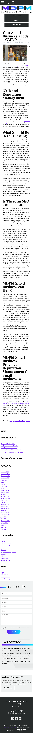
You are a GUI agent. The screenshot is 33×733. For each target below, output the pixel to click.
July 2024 (3, 482)
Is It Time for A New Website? (9, 446)
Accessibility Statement (9, 728)
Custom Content (5, 544)
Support (16, 20)
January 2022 (4, 506)
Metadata (3, 550)
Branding (3, 542)
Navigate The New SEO (8, 444)
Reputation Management (22, 421)
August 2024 (4, 480)
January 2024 (4, 490)
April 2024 (4, 486)
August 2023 (4, 500)
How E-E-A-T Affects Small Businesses (12, 452)
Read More (8, 688)
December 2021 (5, 509)
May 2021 (3, 519)
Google (12, 421)
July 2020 (3, 525)
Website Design (5, 560)
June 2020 (4, 527)
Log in (2, 573)
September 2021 (5, 515)
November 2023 (5, 494)
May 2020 (3, 529)
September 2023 (5, 498)
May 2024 (3, 484)
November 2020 (5, 521)
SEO (2, 556)
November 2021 (5, 511)
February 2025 (5, 472)
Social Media (4, 558)
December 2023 (5, 492)
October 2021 (5, 513)
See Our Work (16, 16)
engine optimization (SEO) (20, 66)
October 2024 (5, 478)
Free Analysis (16, 25)
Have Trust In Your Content (9, 448)
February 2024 (5, 488)
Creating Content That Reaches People (12, 450)
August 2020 (4, 523)
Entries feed (4, 575)
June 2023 (4, 502)
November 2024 (5, 476)
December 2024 (5, 474)
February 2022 (5, 504)
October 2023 (5, 496)
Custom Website (5, 546)
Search (3, 431)
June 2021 (4, 517)
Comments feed (5, 577)
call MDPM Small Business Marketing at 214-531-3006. (16, 404)
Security (3, 554)
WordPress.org (5, 579)
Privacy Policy (23, 627)
